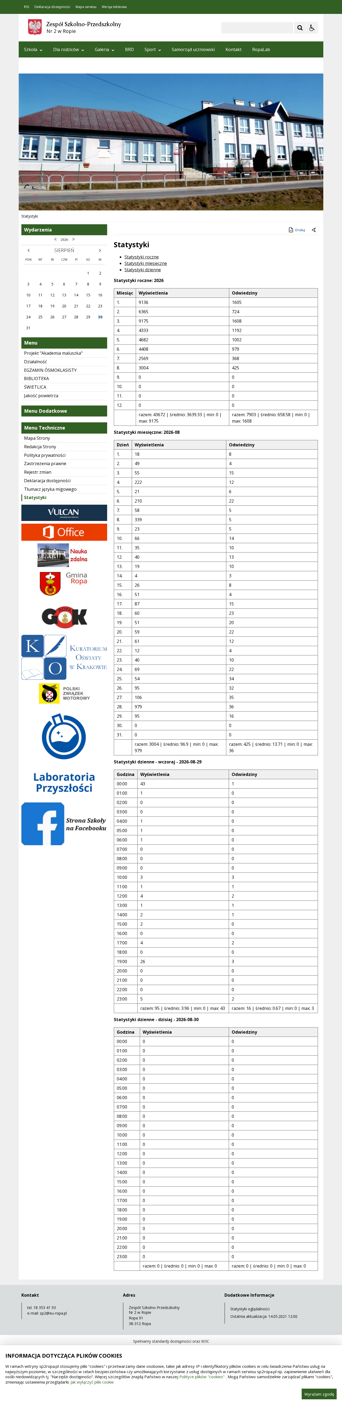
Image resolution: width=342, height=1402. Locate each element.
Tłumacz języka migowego (50, 489)
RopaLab (261, 49)
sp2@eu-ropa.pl (53, 1313)
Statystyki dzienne (143, 270)
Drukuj (300, 230)
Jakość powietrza (41, 396)
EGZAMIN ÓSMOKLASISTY (50, 370)
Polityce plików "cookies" (202, 1376)
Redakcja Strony (40, 447)
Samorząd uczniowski (193, 49)
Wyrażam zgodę (319, 1394)
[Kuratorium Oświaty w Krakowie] (64, 678)
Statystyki (35, 497)
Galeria (102, 49)
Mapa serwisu (86, 7)
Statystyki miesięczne (146, 263)
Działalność (35, 362)
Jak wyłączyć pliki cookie (92, 1382)
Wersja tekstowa (114, 7)
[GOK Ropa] (64, 630)
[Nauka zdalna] (64, 565)
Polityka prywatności (44, 455)
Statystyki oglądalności (250, 1308)
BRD (129, 49)
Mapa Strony (37, 438)
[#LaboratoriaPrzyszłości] (64, 798)
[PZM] (64, 703)
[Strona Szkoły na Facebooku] (64, 843)
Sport (150, 49)
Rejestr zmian (37, 472)
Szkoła (30, 49)
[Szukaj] (300, 28)
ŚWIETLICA (35, 387)
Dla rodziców (66, 49)
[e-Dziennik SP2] (64, 519)
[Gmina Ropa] (64, 596)
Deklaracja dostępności (52, 7)
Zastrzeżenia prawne (45, 463)
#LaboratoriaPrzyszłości (48, 65)
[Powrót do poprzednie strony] (314, 230)
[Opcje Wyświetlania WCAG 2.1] (312, 28)
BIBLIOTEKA (36, 378)
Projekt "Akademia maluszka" (53, 353)
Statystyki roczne (142, 257)
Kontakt (234, 49)
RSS (26, 7)
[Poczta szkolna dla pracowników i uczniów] (64, 539)
